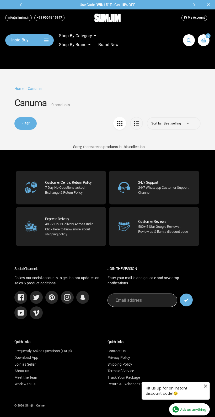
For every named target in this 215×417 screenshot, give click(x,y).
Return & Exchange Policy (128, 384)
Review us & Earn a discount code (163, 232)
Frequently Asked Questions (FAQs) (43, 351)
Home (19, 88)
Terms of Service (121, 371)
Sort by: (156, 123)
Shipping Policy (120, 364)
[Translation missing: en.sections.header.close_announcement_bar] (208, 4)
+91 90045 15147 (49, 17)
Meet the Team (26, 377)
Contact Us (117, 351)
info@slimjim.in (18, 17)
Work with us (24, 384)
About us (21, 371)
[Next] (194, 4)
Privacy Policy (119, 357)
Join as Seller (25, 364)
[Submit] (186, 300)
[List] (136, 123)
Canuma (35, 88)
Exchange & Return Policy (64, 192)
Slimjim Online (35, 405)
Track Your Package (124, 377)
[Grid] (119, 123)
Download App (26, 357)
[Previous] (21, 4)
